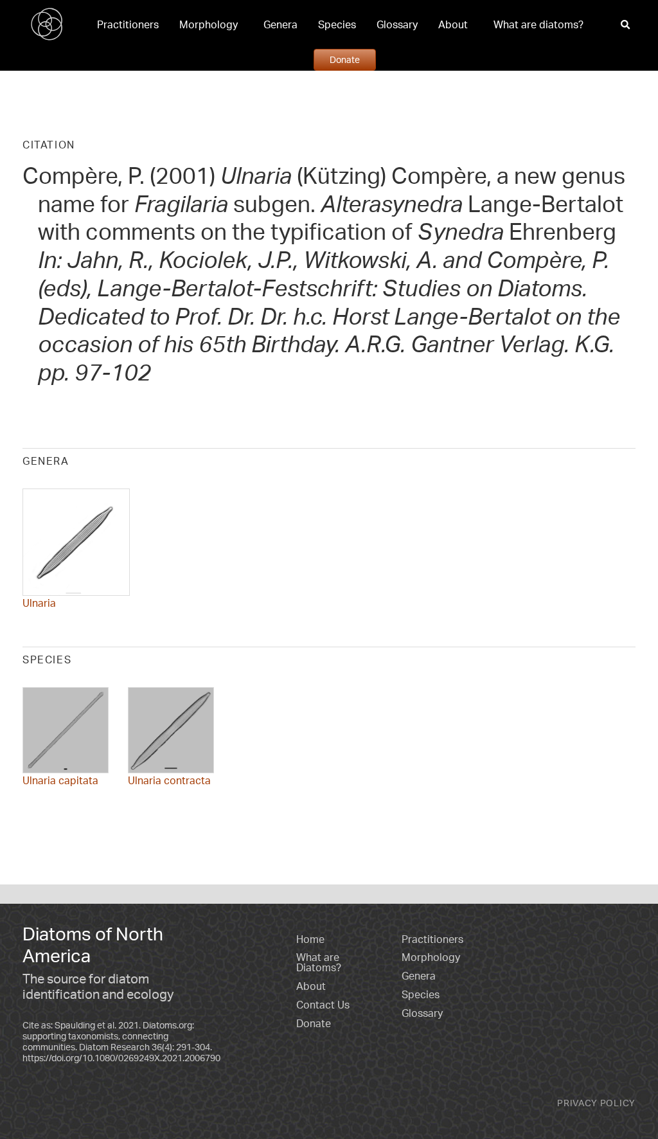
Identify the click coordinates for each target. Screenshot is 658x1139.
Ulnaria (39, 602)
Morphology (208, 24)
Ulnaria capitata (60, 780)
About (453, 24)
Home (310, 939)
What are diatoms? (538, 24)
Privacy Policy (596, 1102)
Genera (280, 24)
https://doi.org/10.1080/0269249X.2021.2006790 (121, 1057)
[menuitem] (128, 24)
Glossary (397, 24)
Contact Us (323, 1004)
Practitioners (128, 24)
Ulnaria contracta (169, 780)
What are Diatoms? (318, 962)
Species (337, 24)
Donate (345, 59)
